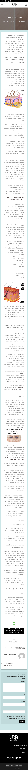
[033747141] (2, 1)
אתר (24, 709)
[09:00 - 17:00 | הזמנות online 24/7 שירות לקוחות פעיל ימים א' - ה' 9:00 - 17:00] (5, 1)
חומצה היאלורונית (19, 387)
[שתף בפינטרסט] (10, 642)
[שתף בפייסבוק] (18, 642)
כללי (14, 15)
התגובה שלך (21, 681)
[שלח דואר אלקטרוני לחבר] (12, 642)
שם (23, 694)
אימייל (23, 701)
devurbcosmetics (8, 21)
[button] (26, 5)
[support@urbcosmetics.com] (8, 1)
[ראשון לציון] (10, 1)
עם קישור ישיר (19, 648)
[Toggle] (26, 745)
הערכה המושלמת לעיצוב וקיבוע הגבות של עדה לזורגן (7, 665)
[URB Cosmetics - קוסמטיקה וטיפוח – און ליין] (14, 4)
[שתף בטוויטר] (15, 642)
